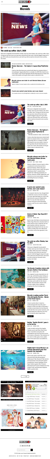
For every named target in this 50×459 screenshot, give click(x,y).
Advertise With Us (12, 456)
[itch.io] (25, 446)
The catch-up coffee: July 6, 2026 (13, 50)
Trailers (40, 161)
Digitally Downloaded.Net (31, 453)
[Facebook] (21, 446)
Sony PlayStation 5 (29, 63)
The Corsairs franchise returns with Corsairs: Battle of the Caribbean (38, 269)
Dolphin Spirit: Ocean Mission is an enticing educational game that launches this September (37, 349)
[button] (32, 450)
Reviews (23, 63)
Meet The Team (19, 456)
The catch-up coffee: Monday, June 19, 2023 (37, 242)
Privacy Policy (26, 456)
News (21, 47)
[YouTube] (23, 446)
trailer (37, 161)
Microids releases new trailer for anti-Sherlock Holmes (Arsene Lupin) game (29, 81)
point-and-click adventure (16, 63)
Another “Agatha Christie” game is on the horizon (37, 323)
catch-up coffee (16, 47)
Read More (30, 123)
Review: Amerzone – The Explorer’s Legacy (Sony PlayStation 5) (30, 67)
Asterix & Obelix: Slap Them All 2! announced (37, 215)
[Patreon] (27, 446)
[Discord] (29, 446)
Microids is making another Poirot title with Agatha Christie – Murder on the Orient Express (38, 297)
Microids (34, 190)
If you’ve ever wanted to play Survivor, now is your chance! (27, 91)
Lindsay (5, 47)
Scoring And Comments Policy (35, 456)
